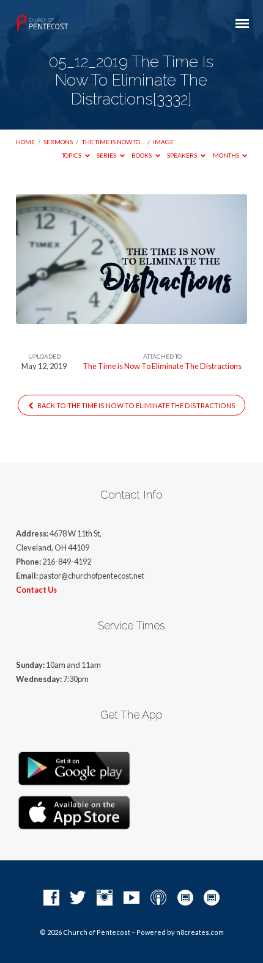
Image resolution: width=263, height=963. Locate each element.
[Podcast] (158, 898)
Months (226, 155)
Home (25, 141)
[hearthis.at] (212, 898)
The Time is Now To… (113, 141)
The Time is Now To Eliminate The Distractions (162, 366)
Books (142, 155)
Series (107, 155)
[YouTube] (131, 898)
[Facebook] (51, 898)
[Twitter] (78, 898)
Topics (72, 155)
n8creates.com (200, 932)
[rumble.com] (185, 898)
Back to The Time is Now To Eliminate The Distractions (135, 405)
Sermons (58, 141)
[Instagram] (105, 898)
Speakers (182, 155)
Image (163, 141)
